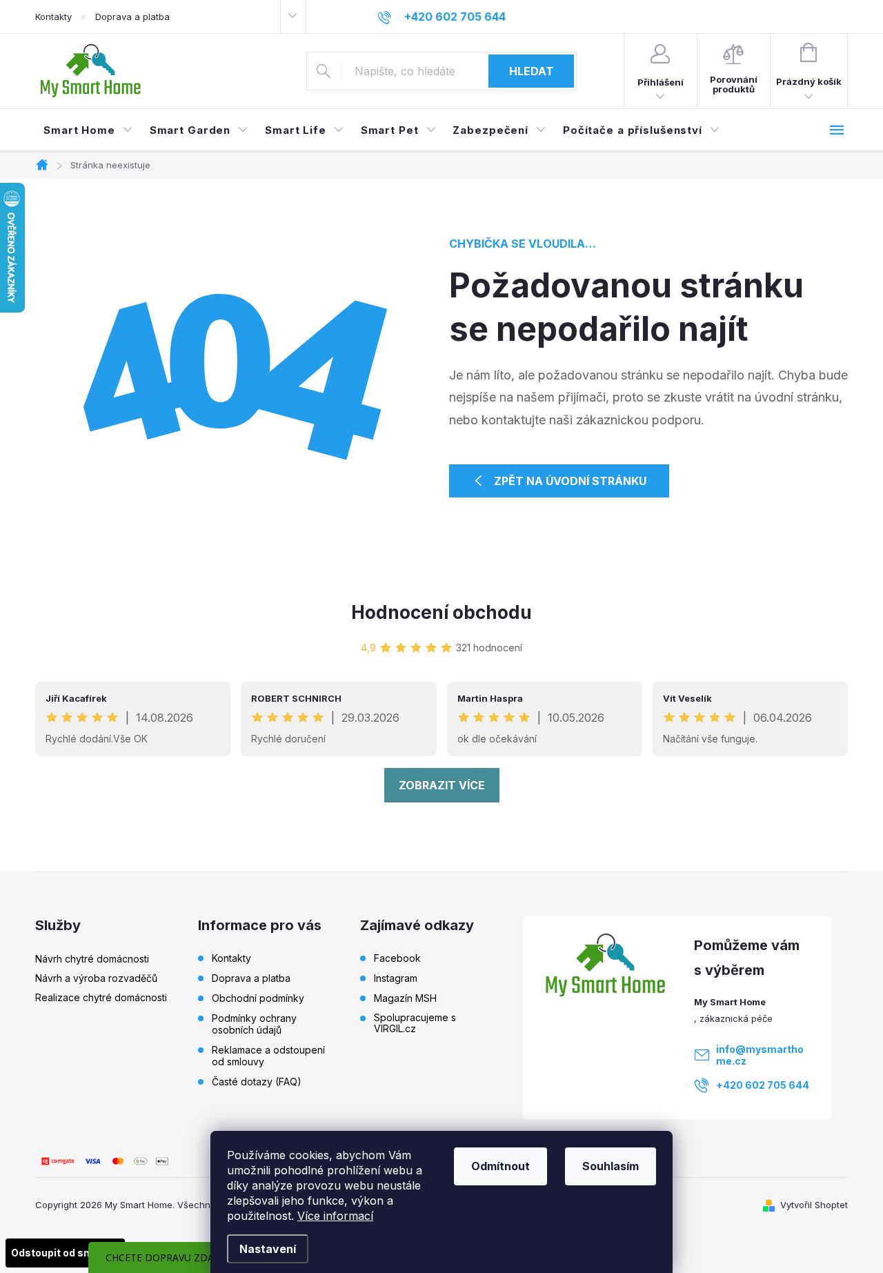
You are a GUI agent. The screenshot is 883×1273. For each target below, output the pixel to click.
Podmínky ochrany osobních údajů (254, 1024)
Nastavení (267, 1249)
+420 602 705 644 (762, 1085)
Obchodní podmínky (258, 998)
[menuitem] (88, 130)
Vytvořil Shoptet (814, 1204)
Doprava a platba (132, 16)
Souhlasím (610, 1166)
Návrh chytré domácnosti (92, 959)
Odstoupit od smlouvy (65, 1253)
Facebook (397, 958)
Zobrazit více (442, 785)
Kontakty (53, 16)
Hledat (531, 71)
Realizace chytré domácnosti (101, 997)
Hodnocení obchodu (441, 612)
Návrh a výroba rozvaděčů (96, 978)
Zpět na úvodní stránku (570, 481)
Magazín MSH (405, 998)
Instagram (395, 978)
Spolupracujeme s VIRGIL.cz (415, 1023)
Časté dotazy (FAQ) (256, 1081)
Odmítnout (500, 1166)
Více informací (335, 1216)
